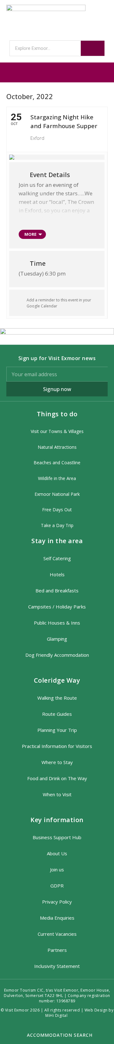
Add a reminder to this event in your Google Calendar (59, 303)
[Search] (92, 48)
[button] (57, 72)
